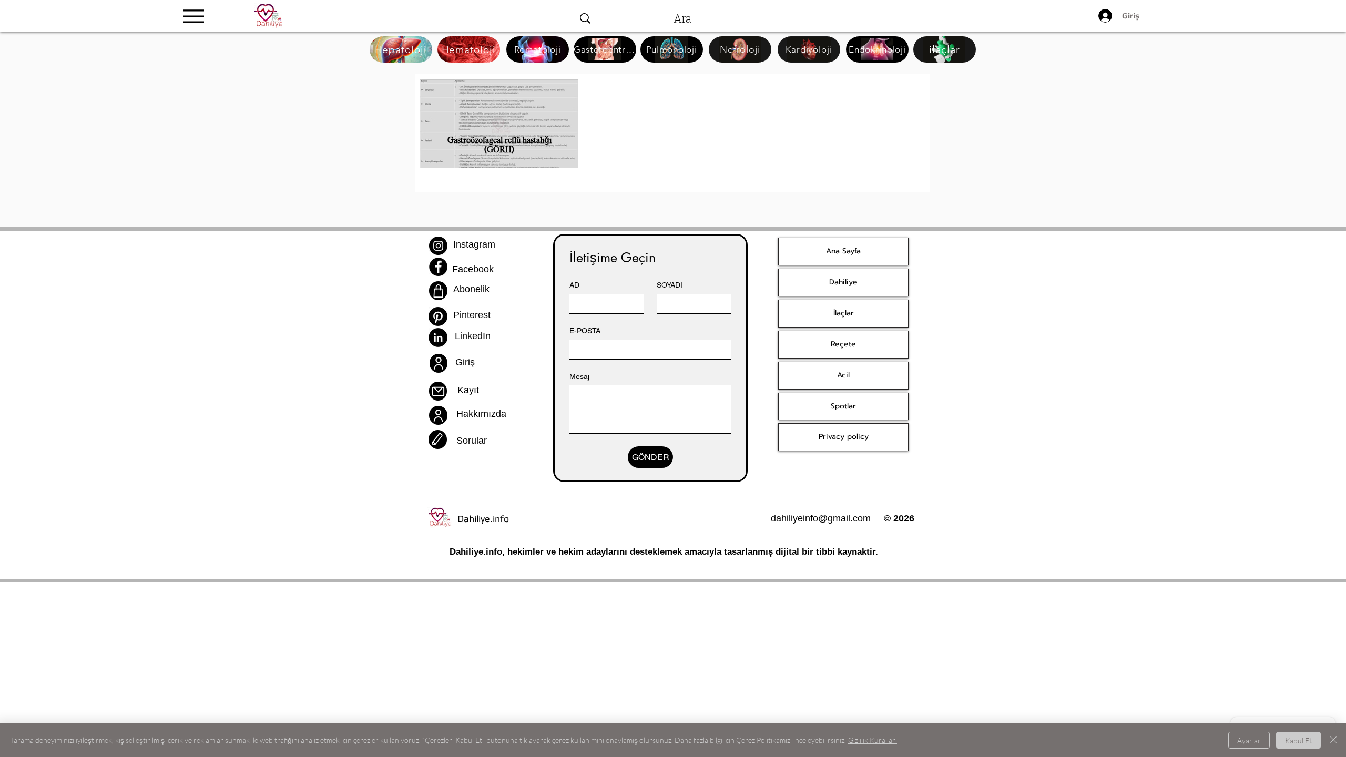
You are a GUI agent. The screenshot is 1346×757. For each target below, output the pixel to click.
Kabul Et (1298, 740)
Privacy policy (844, 436)
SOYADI (669, 285)
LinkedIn (473, 336)
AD (574, 285)
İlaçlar (843, 313)
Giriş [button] (465, 362)
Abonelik (471, 289)
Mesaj (579, 376)
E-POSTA (584, 330)
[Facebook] (438, 267)
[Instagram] (438, 246)
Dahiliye (843, 282)
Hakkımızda (481, 413)
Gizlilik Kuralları (872, 739)
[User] (438, 363)
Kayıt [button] (468, 390)
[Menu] (194, 16)
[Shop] (438, 290)
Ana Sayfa (843, 251)
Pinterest (472, 315)
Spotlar (843, 406)
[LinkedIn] (438, 337)
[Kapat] (1333, 740)
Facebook (473, 269)
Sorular (471, 440)
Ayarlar (1249, 740)
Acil (843, 375)
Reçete (843, 344)
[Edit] (438, 439)
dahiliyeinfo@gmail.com (821, 518)
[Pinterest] (438, 316)
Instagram (474, 244)
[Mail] (438, 391)
